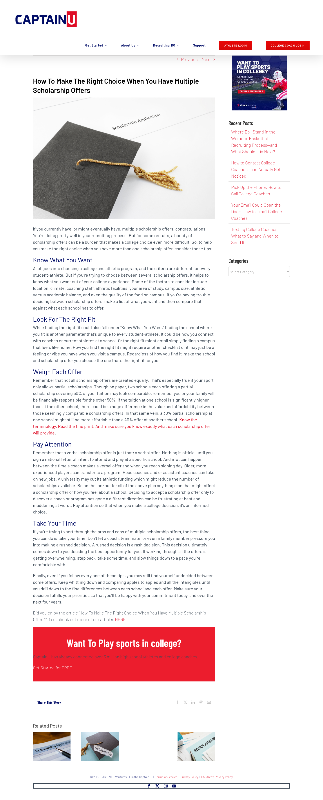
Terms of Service (166, 777)
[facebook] (149, 786)
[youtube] (174, 786)
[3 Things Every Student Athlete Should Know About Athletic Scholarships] (100, 734)
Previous (189, 59)
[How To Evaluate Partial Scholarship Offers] (196, 734)
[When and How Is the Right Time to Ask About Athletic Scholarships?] (52, 734)
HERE (120, 619)
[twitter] (157, 786)
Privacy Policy (189, 777)
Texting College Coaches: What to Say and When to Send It (255, 236)
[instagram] (166, 786)
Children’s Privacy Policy (217, 777)
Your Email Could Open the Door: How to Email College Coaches (256, 211)
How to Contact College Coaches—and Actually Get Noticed (256, 169)
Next (206, 59)
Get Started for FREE (52, 667)
